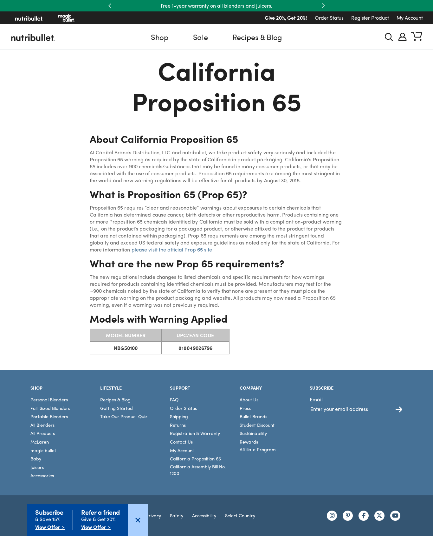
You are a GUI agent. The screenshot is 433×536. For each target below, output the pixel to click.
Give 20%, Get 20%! (286, 17)
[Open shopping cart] (416, 36)
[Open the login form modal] (402, 36)
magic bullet (43, 450)
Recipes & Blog (257, 36)
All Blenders (42, 425)
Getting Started (116, 408)
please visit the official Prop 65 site (172, 249)
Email (316, 399)
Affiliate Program (258, 449)
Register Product (370, 17)
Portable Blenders (49, 416)
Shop (160, 36)
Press (245, 408)
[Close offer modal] (138, 520)
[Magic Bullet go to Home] (66, 18)
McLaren (39, 442)
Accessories (42, 475)
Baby (35, 458)
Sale (200, 36)
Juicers (37, 467)
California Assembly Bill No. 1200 (198, 470)
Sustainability (253, 433)
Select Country (240, 515)
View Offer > (50, 527)
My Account (410, 17)
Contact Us (181, 442)
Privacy (153, 515)
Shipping (179, 416)
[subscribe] (399, 409)
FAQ (174, 399)
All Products (42, 433)
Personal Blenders (49, 399)
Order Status (329, 17)
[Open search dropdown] (389, 37)
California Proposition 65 (195, 458)
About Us (249, 399)
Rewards (249, 442)
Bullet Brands (253, 416)
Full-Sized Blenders (50, 408)
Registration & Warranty (195, 433)
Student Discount (257, 425)
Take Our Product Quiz (123, 416)
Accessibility (204, 515)
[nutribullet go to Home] (29, 17)
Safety (176, 515)
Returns (178, 425)
